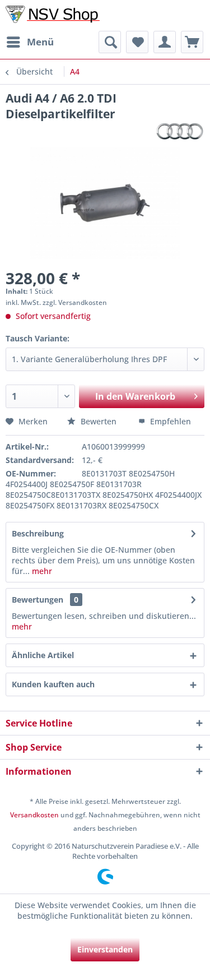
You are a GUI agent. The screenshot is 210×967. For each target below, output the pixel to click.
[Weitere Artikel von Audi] (179, 131)
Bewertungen (37, 599)
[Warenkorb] (192, 42)
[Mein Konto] (164, 42)
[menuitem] (29, 42)
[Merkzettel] (137, 42)
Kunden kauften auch (53, 684)
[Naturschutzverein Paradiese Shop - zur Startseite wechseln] (55, 15)
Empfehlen (169, 421)
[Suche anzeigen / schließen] (110, 42)
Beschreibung (38, 533)
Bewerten (98, 421)
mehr (41, 571)
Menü (40, 41)
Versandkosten (34, 815)
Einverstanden (105, 949)
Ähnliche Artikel (43, 655)
